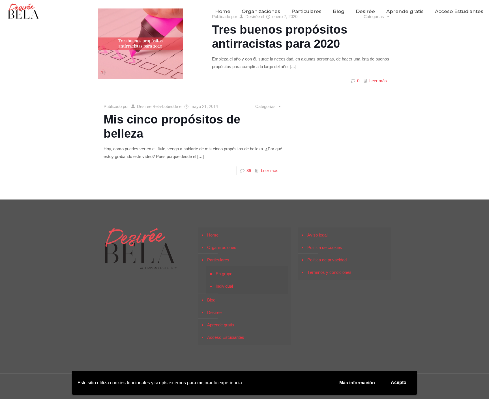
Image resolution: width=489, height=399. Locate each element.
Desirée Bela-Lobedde (157, 106)
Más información (357, 382)
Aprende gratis (220, 324)
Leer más (378, 80)
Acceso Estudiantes (225, 337)
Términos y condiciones (329, 272)
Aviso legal (317, 235)
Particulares (218, 259)
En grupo (224, 273)
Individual (224, 286)
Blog (211, 300)
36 (248, 170)
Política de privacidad (327, 259)
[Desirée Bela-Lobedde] (23, 11)
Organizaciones (221, 247)
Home (212, 235)
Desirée (214, 312)
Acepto (398, 382)
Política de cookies (324, 247)
